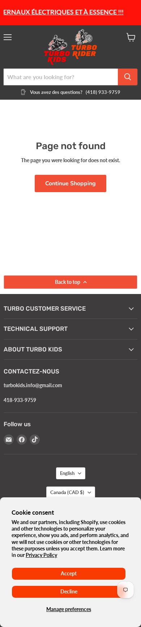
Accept (69, 573)
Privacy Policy (41, 555)
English (67, 473)
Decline (68, 591)
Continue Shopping (70, 183)
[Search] (127, 77)
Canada (67, 492)
